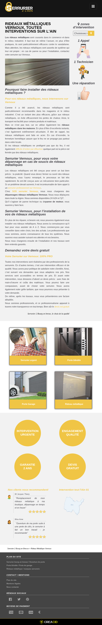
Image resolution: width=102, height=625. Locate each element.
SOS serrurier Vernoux (25, 191)
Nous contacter (13, 587)
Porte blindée (12, 565)
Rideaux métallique (14, 569)
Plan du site (11, 580)
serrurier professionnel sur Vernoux (24, 188)
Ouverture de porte (37, 562)
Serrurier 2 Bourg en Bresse (18, 549)
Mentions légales (13, 584)
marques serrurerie (32, 569)
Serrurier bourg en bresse (17, 562)
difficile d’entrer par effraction (29, 149)
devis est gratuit (61, 307)
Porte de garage (25, 565)
